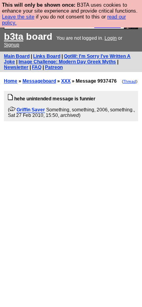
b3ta (13, 36)
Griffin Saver (31, 110)
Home (10, 81)
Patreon (54, 67)
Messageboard (39, 81)
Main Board (17, 56)
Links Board (46, 56)
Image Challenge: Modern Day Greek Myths (67, 62)
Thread (129, 81)
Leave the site (18, 17)
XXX (66, 81)
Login (111, 38)
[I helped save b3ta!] (12, 110)
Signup (11, 45)
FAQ (36, 67)
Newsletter (16, 67)
